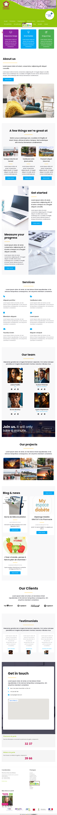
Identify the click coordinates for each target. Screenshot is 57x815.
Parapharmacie (21, 21)
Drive (27, 24)
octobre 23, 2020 (39, 524)
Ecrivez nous (4, 781)
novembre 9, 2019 (12, 565)
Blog (34, 24)
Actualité (40, 24)
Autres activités (41, 21)
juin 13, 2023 (12, 522)
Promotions (12, 21)
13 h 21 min (18, 522)
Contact (46, 24)
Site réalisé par (23, 814)
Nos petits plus (17, 24)
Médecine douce (31, 21)
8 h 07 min (46, 524)
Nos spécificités (8, 24)
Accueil (5, 21)
